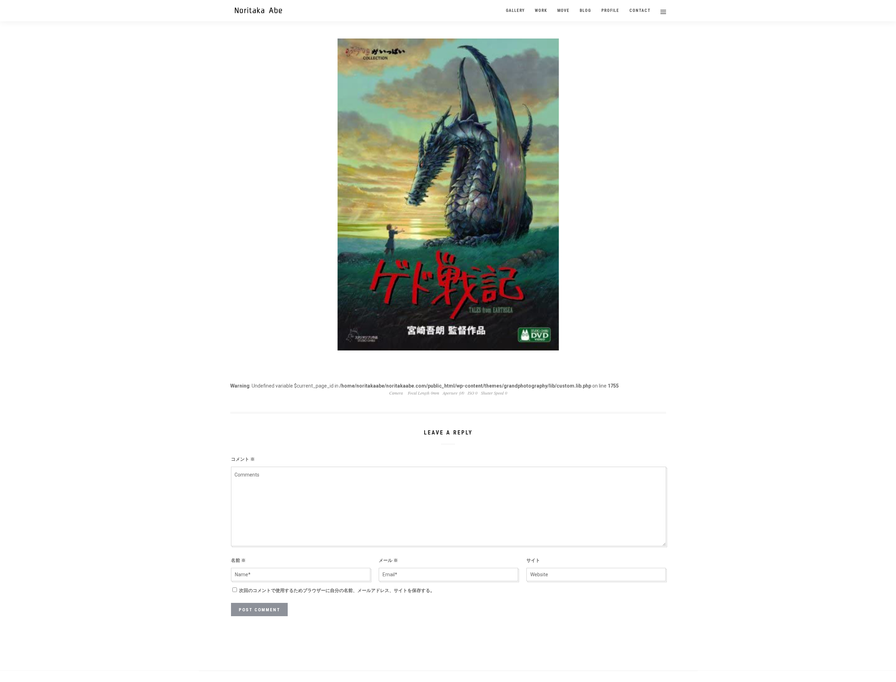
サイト (533, 560)
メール (388, 560)
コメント (243, 459)
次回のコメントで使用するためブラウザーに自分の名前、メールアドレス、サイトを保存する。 (337, 590)
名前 (238, 560)
